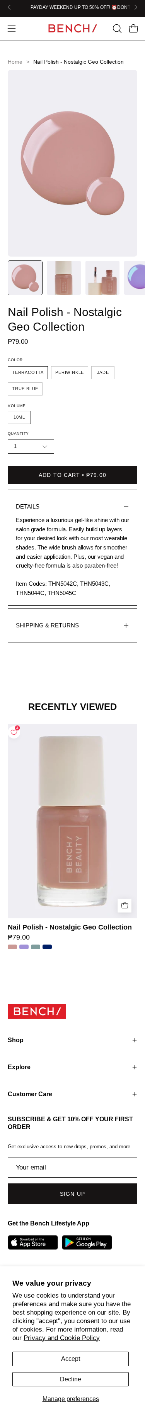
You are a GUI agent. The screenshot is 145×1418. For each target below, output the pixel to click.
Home (15, 62)
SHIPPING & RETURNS (47, 625)
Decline (70, 1379)
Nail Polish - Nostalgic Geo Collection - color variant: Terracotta (12, 947)
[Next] (135, 7)
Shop (16, 1040)
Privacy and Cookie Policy (62, 1338)
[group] (72, 7)
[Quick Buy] (124, 906)
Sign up (72, 1194)
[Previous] (9, 7)
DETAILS (27, 506)
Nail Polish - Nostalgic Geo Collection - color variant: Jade (35, 947)
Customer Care (30, 1094)
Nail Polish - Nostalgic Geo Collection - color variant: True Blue (47, 947)
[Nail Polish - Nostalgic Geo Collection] (25, 277)
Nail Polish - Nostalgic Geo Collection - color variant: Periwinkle (24, 947)
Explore (19, 1067)
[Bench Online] (73, 28)
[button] (116, 28)
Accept (70, 1358)
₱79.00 (19, 937)
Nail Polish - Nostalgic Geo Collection (70, 927)
